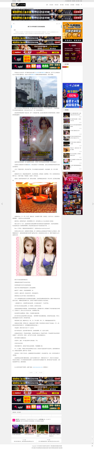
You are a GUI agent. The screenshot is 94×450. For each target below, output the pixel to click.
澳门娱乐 (56, 4)
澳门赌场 (77, 4)
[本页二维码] (92, 446)
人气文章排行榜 (68, 0)
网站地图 (52, 445)
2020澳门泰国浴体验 (16, 434)
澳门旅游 (51, 4)
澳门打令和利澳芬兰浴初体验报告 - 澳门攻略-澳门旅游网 (32, 421)
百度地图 (56, 445)
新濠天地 (64, 66)
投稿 (81, 0)
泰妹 (29, 164)
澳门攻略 (41, 419)
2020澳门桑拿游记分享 (29, 434)
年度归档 (73, 0)
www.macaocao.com (37, 367)
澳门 (57, 415)
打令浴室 (37, 72)
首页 (47, 4)
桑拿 (36, 415)
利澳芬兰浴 (43, 72)
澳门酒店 (62, 4)
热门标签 (78, 0)
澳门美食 (67, 4)
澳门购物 (72, 4)
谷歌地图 (60, 445)
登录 (20, 0)
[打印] (57, 24)
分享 (41, 372)
